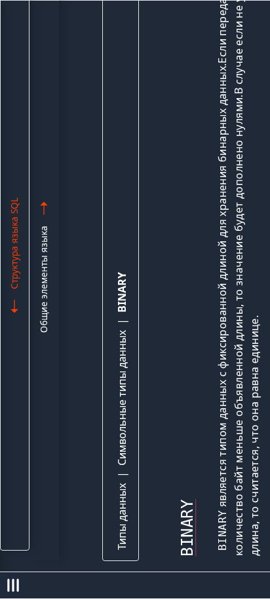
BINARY (122, 292)
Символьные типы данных (122, 398)
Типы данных (122, 516)
